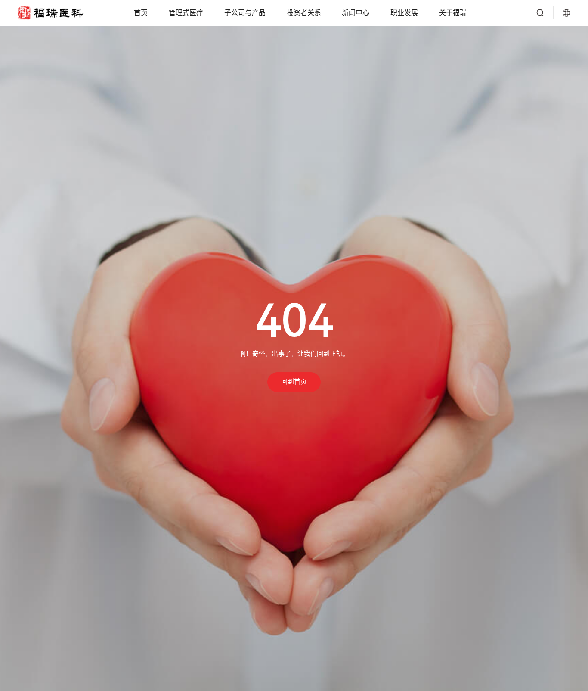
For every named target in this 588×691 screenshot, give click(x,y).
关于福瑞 (453, 13)
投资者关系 (304, 13)
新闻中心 (355, 13)
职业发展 (404, 13)
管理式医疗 (186, 13)
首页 (141, 13)
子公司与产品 (245, 13)
